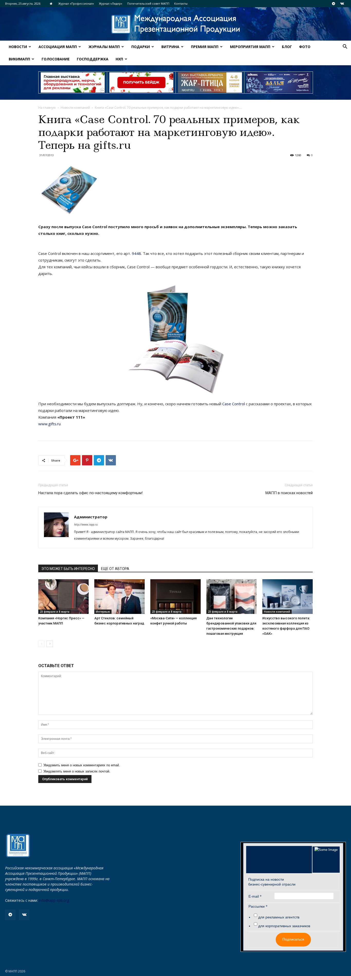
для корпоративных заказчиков (284, 926)
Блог (287, 46)
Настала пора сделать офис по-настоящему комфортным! (90, 493)
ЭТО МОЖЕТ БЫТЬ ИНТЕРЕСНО (68, 569)
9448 (136, 253)
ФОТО (304, 46)
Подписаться (293, 939)
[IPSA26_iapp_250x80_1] (73, 82)
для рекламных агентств (278, 917)
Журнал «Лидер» (110, 3)
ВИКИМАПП (19, 59)
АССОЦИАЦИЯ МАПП (58, 46)
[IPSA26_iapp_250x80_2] (141, 82)
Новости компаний (75, 107)
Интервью (103, 611)
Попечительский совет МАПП (148, 3)
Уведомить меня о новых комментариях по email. (81, 765)
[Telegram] (333, 3)
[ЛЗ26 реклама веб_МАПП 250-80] (278, 82)
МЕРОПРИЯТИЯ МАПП (250, 46)
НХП (119, 59)
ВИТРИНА (170, 46)
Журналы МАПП (104, 46)
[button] (345, 47)
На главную (47, 107)
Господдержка (92, 59)
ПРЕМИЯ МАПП (204, 46)
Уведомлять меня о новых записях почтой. (76, 771)
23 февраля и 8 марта (54, 611)
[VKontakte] (342, 3)
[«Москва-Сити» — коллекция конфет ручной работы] (175, 596)
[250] (210, 82)
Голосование (56, 59)
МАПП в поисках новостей (289, 493)
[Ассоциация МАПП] (175, 24)
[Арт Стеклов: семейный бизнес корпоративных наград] (119, 596)
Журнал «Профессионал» (76, 3)
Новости (18, 46)
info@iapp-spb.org (54, 900)
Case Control (233, 403)
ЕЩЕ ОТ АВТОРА (115, 569)
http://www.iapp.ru (86, 524)
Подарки (140, 46)
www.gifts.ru (49, 423)
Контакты (181, 3)
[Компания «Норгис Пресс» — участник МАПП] (63, 596)
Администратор (90, 516)
